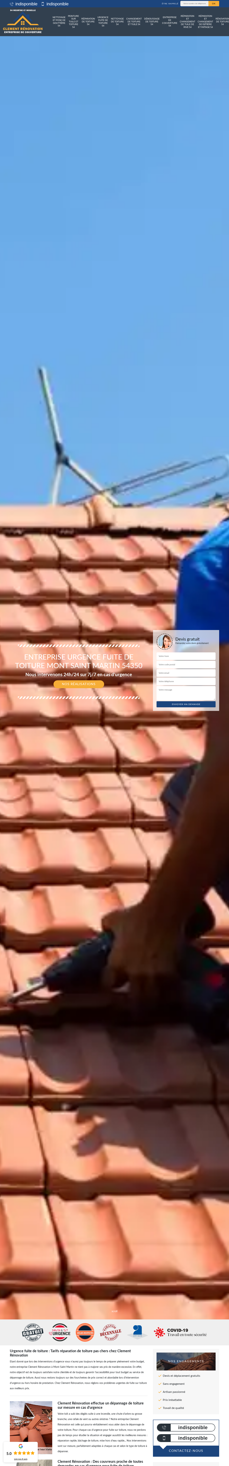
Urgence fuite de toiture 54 (103, 21)
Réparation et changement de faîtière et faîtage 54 (205, 21)
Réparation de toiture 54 (88, 22)
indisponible (25, 3)
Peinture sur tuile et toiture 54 (73, 21)
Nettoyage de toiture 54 (117, 22)
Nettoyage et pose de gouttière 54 (59, 21)
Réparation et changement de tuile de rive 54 (187, 21)
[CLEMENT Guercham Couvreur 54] (23, 21)
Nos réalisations (79, 684)
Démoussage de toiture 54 (152, 22)
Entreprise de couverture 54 (169, 21)
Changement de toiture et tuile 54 (134, 22)
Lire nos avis (20, 1459)
